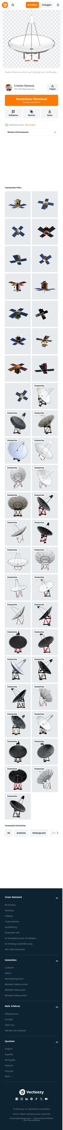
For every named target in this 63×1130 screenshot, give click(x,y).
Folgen (52, 89)
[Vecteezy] (5, 5)
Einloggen (46, 5)
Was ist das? (30, 125)
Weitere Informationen (18, 132)
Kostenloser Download (31, 100)
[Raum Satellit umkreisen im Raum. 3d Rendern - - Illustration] (18, 204)
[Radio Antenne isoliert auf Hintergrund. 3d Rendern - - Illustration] (18, 615)
